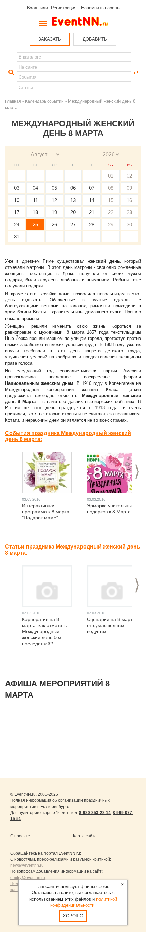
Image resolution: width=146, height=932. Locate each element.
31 (16, 236)
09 (129, 188)
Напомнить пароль (100, 7)
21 (91, 212)
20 (73, 212)
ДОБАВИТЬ (95, 39)
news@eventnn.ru (27, 865)
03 (16, 188)
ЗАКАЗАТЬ (49, 39)
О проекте (20, 836)
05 (54, 188)
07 (91, 188)
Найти (10, 72)
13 (73, 200)
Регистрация (63, 7)
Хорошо (73, 915)
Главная (13, 101)
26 (54, 224)
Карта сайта (85, 836)
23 (129, 212)
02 (129, 176)
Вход (32, 7)
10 (16, 200)
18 (35, 212)
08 (110, 188)
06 (73, 188)
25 (35, 224)
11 (35, 200)
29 (110, 224)
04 (35, 188)
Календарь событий (44, 101)
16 (129, 200)
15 (110, 200)
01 (110, 176)
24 (16, 224)
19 (54, 212)
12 (54, 200)
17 (16, 212)
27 (73, 224)
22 (110, 212)
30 (129, 224)
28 (91, 224)
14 (91, 200)
